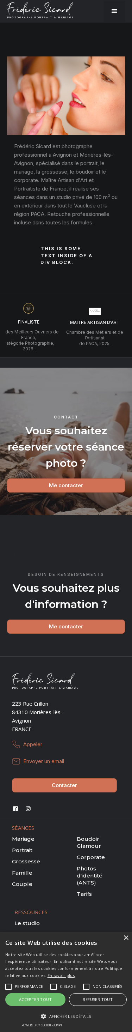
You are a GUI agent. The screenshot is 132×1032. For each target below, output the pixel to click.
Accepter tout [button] (35, 999)
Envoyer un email (43, 761)
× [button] (125, 938)
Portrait (22, 850)
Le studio (27, 923)
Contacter (64, 785)
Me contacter (66, 485)
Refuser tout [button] (98, 999)
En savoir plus (61, 975)
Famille (22, 872)
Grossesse (26, 861)
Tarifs (84, 894)
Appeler (32, 744)
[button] (114, 11)
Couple (22, 884)
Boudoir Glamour (89, 842)
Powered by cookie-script (41, 1025)
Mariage (23, 838)
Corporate (91, 857)
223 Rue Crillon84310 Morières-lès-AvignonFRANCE (37, 716)
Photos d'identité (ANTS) (89, 875)
